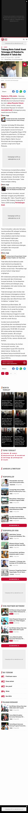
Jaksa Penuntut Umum (15, 103)
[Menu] (26, 39)
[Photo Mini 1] (3, 85)
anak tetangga (6, 457)
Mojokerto (4, 96)
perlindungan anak (17, 457)
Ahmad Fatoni (8, 59)
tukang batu (5, 98)
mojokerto (14, 453)
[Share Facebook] (13, 91)
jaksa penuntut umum (8, 455)
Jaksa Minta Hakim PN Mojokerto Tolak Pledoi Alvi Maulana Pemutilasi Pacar (16, 188)
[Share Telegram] (24, 91)
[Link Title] (5, 482)
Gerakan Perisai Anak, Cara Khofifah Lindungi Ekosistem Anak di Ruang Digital (15, 119)
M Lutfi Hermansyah (17, 59)
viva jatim (5, 459)
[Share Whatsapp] (21, 91)
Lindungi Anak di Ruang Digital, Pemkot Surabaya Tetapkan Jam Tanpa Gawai (16, 256)
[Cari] (23, 39)
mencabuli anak (7, 110)
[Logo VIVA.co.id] (4, 39)
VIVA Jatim (13, 96)
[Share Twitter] (17, 91)
